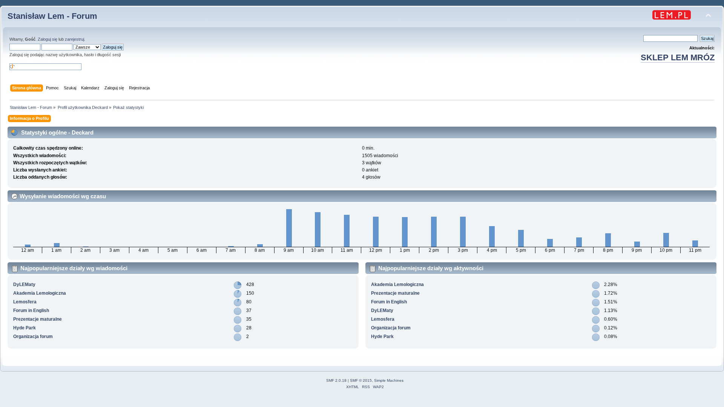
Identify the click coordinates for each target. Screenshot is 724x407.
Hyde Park (24, 327)
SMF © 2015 (361, 380)
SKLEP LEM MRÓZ (678, 57)
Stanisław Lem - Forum (52, 16)
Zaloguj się (47, 39)
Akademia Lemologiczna (39, 293)
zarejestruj (74, 39)
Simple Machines (388, 380)
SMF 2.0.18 (336, 380)
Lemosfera (25, 301)
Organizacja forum (33, 336)
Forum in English (31, 310)
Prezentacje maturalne (37, 319)
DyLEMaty (24, 284)
